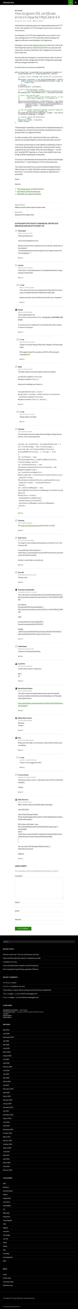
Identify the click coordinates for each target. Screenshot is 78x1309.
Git (4, 1209)
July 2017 (6, 1111)
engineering (7, 1198)
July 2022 (6, 1059)
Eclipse (5, 1194)
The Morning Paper (9, 1012)
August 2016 (7, 1118)
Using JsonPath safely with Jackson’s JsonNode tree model (21, 958)
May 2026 (6, 1030)
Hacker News (7, 1017)
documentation (8, 1191)
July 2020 (6, 1074)
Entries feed (7, 1278)
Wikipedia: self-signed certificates (29, 194)
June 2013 (6, 1166)
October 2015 (7, 1133)
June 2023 (6, 1048)
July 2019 (6, 1085)
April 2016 (6, 1126)
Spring (5, 1246)
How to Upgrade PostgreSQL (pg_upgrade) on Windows (21, 969)
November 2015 (8, 1129)
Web (4, 1261)
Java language (7, 1220)
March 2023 (7, 1052)
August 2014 (7, 1148)
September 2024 (8, 1037)
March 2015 (7, 1137)
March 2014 (7, 1162)
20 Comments (39, 21)
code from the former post (30, 525)
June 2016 (6, 1122)
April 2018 (6, 1092)
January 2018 (7, 1103)
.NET (4, 1183)
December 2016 (8, 1115)
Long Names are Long (10, 962)
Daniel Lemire (7, 1015)
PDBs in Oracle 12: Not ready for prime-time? (30, 206)
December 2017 (8, 1107)
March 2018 (7, 1096)
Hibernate (6, 1213)
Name (17, 902)
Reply (21, 258)
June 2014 (6, 1151)
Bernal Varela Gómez (25, 688)
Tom (30, 21)
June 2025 (6, 1033)
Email (17, 911)
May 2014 (6, 1155)
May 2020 (6, 1078)
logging (5, 1228)
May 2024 (6, 1044)
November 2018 (8, 1089)
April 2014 (6, 1159)
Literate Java (8, 2)
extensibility (7, 1205)
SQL (4, 1250)
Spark (5, 1242)
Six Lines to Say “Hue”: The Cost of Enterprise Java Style (21, 954)
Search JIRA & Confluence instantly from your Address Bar (32, 990)
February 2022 (7, 1067)
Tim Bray (6, 1014)
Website (18, 919)
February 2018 (7, 1100)
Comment (19, 876)
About (14, 982)
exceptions (6, 1202)
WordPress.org (8, 1285)
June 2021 (6, 1070)
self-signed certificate (37, 45)
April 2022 (6, 1063)
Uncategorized (7, 1257)
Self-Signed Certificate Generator (28, 191)
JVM (4, 1224)
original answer (25, 189)
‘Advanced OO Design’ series (24, 213)
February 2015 (7, 1140)
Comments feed (8, 1282)
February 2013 (7, 1170)
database (6, 1187)
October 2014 (7, 1144)
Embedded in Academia (10, 1010)
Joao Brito (21, 664)
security (5, 1239)
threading (6, 1253)
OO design (6, 1235)
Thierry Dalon (7, 990)
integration (6, 1216)
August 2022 (7, 1056)
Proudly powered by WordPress (11, 1306)
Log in (5, 1274)
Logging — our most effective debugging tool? (22, 994)
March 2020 (7, 1081)
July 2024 (6, 1041)
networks (18, 10)
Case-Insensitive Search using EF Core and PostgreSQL (20, 965)
